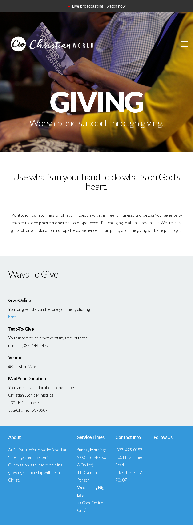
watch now (116, 6)
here (12, 316)
